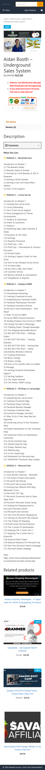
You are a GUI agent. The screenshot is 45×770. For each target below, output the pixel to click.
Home (6, 19)
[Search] (40, 4)
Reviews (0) (11, 127)
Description (11, 122)
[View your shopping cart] (41, 10)
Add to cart (29, 108)
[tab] (22, 122)
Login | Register (30, 10)
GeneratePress (36, 767)
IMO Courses (15, 19)
